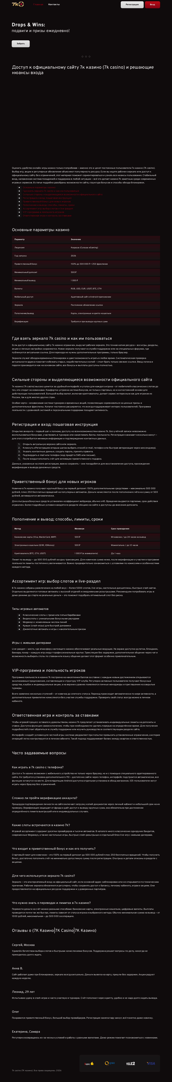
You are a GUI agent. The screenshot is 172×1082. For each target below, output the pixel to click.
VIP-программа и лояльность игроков (43, 212)
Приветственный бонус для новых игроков (47, 201)
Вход (152, 4)
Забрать (21, 43)
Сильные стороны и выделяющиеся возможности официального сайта (62, 194)
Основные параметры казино (39, 187)
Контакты (54, 4)
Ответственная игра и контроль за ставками (47, 215)
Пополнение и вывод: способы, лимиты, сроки (49, 205)
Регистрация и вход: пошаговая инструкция (47, 198)
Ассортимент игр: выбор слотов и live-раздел (48, 208)
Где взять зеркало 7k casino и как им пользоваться (51, 191)
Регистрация (132, 4)
